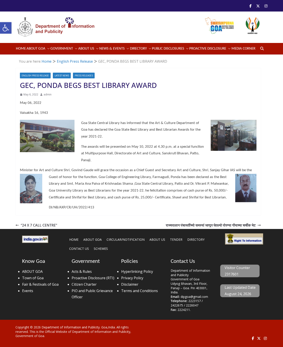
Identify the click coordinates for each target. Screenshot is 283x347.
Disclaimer (129, 284)
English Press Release (35, 75)
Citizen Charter (84, 284)
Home (21, 48)
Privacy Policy (132, 277)
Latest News (62, 75)
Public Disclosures (168, 48)
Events (27, 290)
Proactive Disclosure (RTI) (93, 277)
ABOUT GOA (36, 48)
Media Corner (243, 48)
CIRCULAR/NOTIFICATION (126, 239)
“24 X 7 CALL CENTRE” (39, 225)
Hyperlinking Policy (137, 271)
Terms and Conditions (139, 290)
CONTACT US (79, 248)
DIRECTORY (196, 239)
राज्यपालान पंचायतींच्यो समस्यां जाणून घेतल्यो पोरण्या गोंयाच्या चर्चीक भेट (211, 225)
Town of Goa (33, 277)
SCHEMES (101, 248)
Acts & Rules (82, 271)
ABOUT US (157, 239)
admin (48, 94)
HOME (73, 239)
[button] (5, 28)
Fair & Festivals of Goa (40, 284)
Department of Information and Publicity (71, 327)
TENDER (176, 239)
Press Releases (84, 75)
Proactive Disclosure (207, 48)
